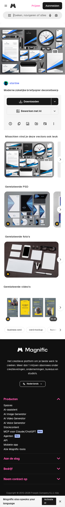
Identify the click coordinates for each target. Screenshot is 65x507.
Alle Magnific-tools (14, 449)
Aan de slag (12, 458)
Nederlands (32, 383)
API (6, 440)
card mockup (36, 329)
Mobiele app (11, 444)
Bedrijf (8, 469)
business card (14, 329)
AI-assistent (10, 409)
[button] (33, 384)
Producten (11, 399)
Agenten (11, 436)
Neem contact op (15, 479)
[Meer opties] (53, 123)
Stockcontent (11, 427)
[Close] (60, 501)
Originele (23, 31)
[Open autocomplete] (8, 15)
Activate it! (48, 501)
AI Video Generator (14, 418)
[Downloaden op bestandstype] (54, 101)
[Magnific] (32, 350)
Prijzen (36, 5)
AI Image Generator (15, 414)
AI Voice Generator (14, 423)
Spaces (8, 405)
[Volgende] (60, 160)
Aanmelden (52, 5)
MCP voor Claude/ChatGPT (23, 431)
